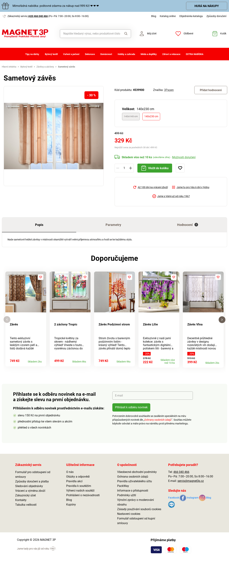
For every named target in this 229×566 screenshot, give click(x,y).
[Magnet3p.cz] (28, 33)
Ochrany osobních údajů (157, 419)
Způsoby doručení (216, 16)
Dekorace (90, 54)
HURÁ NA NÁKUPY (206, 6)
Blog (153, 16)
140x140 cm (131, 116)
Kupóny (71, 504)
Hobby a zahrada (126, 54)
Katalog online (168, 16)
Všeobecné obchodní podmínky (137, 472)
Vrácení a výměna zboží (30, 490)
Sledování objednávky (29, 486)
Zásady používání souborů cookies (139, 509)
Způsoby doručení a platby (32, 481)
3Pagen (169, 90)
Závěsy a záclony (45, 66)
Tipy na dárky (32, 54)
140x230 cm (151, 116)
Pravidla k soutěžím (78, 486)
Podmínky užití (126, 495)
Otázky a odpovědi (78, 476)
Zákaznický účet (25, 495)
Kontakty (20, 500)
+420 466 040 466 (38, 16)
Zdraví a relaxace (171, 54)
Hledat (125, 34)
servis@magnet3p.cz (190, 481)
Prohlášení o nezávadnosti (83, 495)
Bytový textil (51, 54)
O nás (70, 472)
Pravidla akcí (74, 481)
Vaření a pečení (71, 54)
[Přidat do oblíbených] (180, 168)
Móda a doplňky (149, 54)
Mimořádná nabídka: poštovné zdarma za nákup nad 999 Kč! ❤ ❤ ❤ (56, 6)
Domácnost (106, 54)
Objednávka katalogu (191, 16)
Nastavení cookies (128, 514)
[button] (7, 319)
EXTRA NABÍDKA (194, 54)
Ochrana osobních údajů (132, 476)
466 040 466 (181, 472)
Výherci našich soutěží (80, 490)
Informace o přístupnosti (132, 490)
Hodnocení (187, 225)
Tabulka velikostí (25, 504)
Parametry (113, 225)
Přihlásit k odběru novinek (131, 407)
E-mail (119, 395)
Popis (39, 225)
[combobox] (90, 34)
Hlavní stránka (9, 66)
